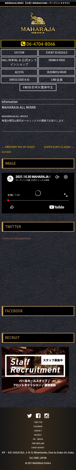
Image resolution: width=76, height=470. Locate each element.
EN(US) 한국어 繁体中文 (38, 87)
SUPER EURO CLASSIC (59, 147)
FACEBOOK (38, 426)
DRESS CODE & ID (19, 79)
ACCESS (19, 72)
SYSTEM (19, 52)
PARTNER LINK (38, 443)
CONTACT (38, 431)
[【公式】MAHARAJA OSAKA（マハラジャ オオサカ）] (38, 33)
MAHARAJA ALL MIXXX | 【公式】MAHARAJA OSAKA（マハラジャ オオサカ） (38, 3)
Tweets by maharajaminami (16, 238)
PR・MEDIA (38, 439)
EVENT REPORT (38, 448)
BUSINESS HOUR (56, 72)
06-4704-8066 (40, 44)
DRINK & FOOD (57, 60)
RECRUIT (38, 435)
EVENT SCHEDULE (57, 52)
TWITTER (38, 422)
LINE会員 (57, 79)
